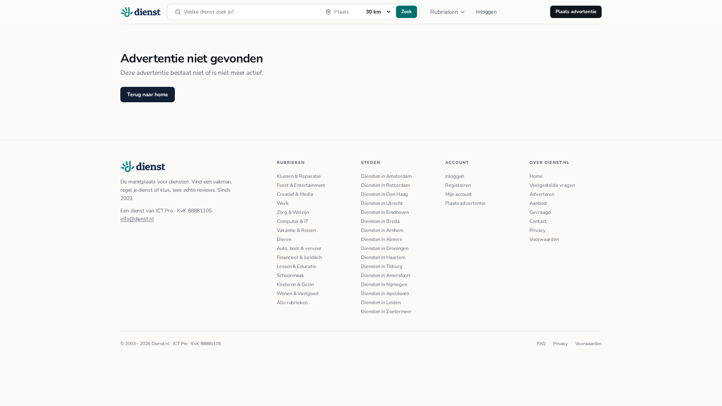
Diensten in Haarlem (383, 257)
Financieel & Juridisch (299, 257)
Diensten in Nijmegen (384, 284)
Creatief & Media (295, 194)
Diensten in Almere (381, 239)
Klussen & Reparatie (298, 176)
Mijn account (458, 194)
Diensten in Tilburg (381, 266)
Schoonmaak (290, 275)
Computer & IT (292, 221)
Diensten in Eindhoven (385, 212)
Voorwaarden (544, 239)
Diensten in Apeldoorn (385, 293)
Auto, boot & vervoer (299, 248)
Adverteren (541, 194)
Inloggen (486, 11)
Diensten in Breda (380, 221)
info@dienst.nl (137, 219)
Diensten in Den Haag (384, 194)
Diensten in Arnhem (382, 230)
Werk (283, 203)
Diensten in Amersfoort (386, 275)
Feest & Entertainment (301, 185)
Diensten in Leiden (381, 302)
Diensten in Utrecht (381, 203)
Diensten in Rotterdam (385, 185)
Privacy (537, 230)
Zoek (406, 11)
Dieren (284, 239)
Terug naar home (147, 94)
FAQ (541, 344)
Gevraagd (540, 212)
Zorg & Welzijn (293, 212)
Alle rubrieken (292, 302)
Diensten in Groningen (384, 248)
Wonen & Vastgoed (298, 293)
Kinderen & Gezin (295, 284)
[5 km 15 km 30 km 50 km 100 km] (377, 12)
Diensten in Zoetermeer (386, 311)
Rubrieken (444, 12)
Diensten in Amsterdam (386, 176)
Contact (537, 221)
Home (536, 176)
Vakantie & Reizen (296, 230)
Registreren (458, 185)
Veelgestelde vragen (552, 185)
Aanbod (538, 203)
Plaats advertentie (575, 11)
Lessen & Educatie (296, 266)
